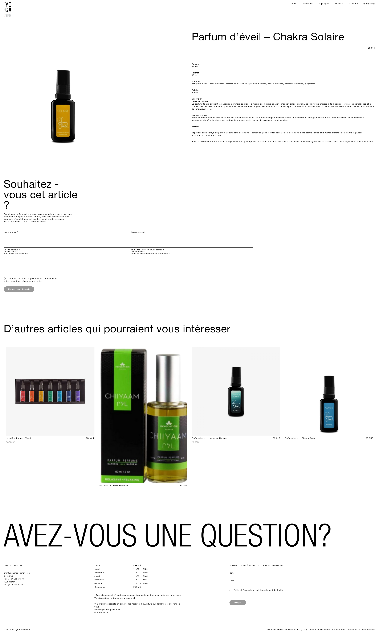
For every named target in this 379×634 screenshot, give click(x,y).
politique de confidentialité (43, 278)
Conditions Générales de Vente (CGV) (327, 629)
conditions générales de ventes (26, 281)
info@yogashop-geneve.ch (17, 573)
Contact (353, 3)
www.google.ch (127, 598)
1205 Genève (10, 582)
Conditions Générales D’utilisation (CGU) (286, 629)
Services (308, 3)
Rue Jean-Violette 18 (14, 579)
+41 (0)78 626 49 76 (13, 585)
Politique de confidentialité (361, 629)
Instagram (8, 576)
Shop (294, 3)
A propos (324, 3)
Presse (339, 3)
